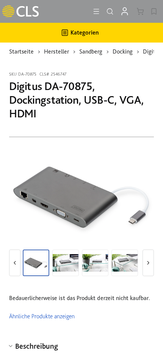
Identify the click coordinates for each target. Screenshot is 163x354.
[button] (14, 263)
